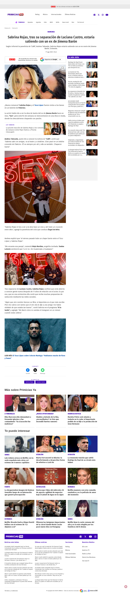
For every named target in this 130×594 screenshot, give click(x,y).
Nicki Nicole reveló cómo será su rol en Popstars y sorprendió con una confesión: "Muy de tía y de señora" (49, 575)
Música (45, 14)
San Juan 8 (85, 561)
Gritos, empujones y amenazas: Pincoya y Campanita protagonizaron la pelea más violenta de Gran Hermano (18, 581)
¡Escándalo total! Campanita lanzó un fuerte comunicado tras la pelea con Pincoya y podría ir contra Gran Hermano (18, 548)
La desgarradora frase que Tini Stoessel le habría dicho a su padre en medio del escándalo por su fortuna (19, 554)
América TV (85, 550)
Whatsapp (42, 373)
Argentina (38, 22)
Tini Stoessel (80, 22)
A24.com (85, 546)
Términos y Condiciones (11, 591)
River (73, 22)
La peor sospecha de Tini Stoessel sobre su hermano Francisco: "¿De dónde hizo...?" (17, 559)
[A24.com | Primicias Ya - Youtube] (107, 15)
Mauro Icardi (65, 22)
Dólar (45, 22)
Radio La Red (86, 554)
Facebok (28, 373)
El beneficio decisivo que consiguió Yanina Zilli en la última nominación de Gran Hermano (18, 564)
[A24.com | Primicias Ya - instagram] (103, 15)
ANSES (51, 22)
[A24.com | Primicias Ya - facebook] (94, 15)
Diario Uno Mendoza (88, 557)
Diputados (30, 22)
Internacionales (56, 14)
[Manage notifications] (125, 586)
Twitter (35, 373)
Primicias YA (7, 28)
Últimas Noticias (70, 14)
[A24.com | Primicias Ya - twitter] (99, 15)
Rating (37, 14)
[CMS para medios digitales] (93, 590)
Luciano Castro (41, 382)
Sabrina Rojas (29, 382)
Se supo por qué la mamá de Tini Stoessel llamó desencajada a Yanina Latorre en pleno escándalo (49, 547)
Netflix (57, 22)
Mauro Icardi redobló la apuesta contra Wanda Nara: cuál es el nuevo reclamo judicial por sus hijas (18, 575)
